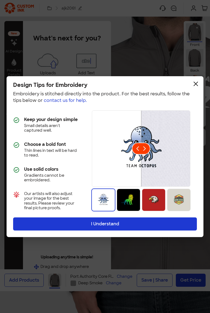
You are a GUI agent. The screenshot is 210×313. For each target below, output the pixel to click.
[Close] (195, 83)
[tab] (103, 200)
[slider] (141, 149)
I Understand (105, 224)
